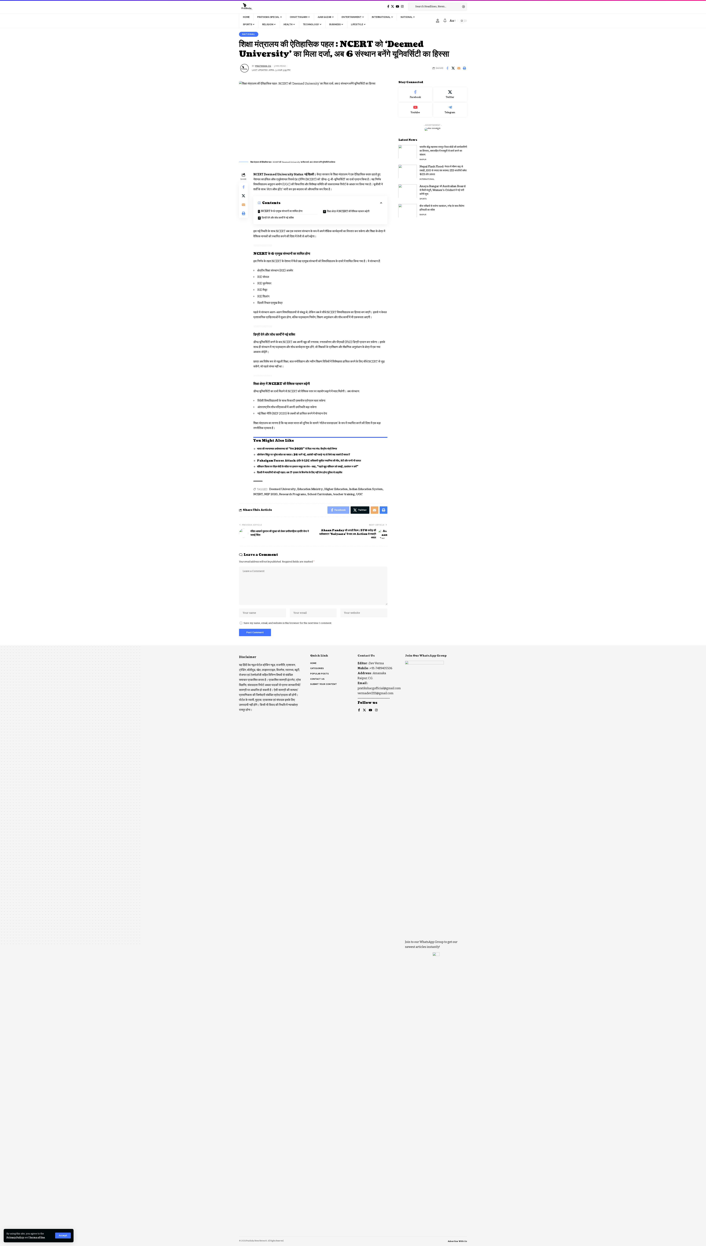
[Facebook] (388, 6)
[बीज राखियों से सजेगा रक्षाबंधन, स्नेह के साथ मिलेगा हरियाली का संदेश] (407, 211)
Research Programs (292, 494)
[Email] (458, 68)
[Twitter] (392, 6)
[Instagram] (402, 6)
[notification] (445, 21)
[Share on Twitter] (453, 68)
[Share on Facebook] (447, 68)
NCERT (258, 494)
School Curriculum (319, 494)
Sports (423, 199)
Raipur (423, 159)
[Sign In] (437, 21)
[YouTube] (397, 6)
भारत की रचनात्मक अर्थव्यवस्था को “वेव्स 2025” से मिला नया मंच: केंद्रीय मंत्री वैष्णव (297, 449)
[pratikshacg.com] (246, 6)
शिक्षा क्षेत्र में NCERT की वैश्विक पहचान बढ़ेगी (348, 211)
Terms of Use (37, 1237)
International (427, 179)
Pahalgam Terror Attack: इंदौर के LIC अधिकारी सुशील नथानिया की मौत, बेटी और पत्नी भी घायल (309, 460)
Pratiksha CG (263, 66)
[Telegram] (450, 109)
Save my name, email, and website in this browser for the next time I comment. (288, 623)
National (248, 34)
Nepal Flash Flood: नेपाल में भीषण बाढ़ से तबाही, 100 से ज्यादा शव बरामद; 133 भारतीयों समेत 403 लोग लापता (443, 170)
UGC (359, 494)
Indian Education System (366, 489)
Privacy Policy (15, 1237)
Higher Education (336, 489)
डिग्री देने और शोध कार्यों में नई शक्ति (278, 217)
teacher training (344, 494)
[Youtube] (415, 109)
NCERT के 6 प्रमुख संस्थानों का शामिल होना (281, 211)
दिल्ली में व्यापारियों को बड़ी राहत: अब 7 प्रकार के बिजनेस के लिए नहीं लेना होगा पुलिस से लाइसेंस (299, 472)
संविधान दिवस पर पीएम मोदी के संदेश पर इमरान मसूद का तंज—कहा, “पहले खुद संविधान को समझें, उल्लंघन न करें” (307, 466)
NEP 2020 (271, 494)
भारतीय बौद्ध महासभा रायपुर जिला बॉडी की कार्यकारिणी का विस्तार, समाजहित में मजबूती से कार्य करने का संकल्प (443, 150)
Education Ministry (310, 489)
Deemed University (282, 489)
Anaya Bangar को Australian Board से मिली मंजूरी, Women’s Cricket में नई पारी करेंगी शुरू (443, 190)
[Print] (464, 68)
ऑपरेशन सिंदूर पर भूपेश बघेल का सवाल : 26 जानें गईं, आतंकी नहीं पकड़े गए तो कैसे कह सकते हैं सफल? (303, 454)
